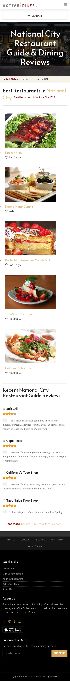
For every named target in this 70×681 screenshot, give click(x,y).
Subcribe (59, 653)
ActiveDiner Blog (11, 584)
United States (10, 79)
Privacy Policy (57, 540)
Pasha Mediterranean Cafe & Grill (27, 260)
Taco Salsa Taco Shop (19, 314)
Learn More (27, 612)
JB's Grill (12, 409)
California (27, 79)
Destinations (9, 568)
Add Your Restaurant (13, 579)
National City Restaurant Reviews (40, 524)
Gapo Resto (14, 441)
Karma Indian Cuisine (19, 206)
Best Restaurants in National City (34, 97)
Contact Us (26, 540)
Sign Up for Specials (13, 573)
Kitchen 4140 (13, 152)
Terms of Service (35, 546)
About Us (11, 540)
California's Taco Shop (19, 368)
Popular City (35, 15)
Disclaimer (41, 540)
